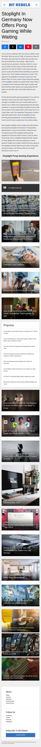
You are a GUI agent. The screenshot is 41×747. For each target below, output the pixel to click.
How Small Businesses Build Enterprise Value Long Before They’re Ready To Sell (20, 313)
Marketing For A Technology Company (20, 290)
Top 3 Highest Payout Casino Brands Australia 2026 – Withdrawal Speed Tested (18, 629)
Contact (8, 697)
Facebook (9, 715)
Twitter (8, 717)
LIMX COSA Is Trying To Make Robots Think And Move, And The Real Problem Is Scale (20, 456)
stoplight (9, 82)
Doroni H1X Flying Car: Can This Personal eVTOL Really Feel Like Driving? (17, 550)
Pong (28, 79)
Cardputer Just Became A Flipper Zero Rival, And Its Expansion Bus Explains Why (20, 677)
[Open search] (37, 4)
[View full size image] (20, 170)
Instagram (9, 721)
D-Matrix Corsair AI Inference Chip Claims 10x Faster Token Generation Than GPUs (19, 524)
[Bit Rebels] (18, 6)
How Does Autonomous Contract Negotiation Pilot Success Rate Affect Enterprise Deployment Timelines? (19, 236)
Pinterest (8, 719)
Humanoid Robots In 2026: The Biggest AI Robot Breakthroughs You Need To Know (20, 405)
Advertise (8, 699)
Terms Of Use (10, 703)
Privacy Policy (10, 701)
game (30, 112)
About (8, 695)
